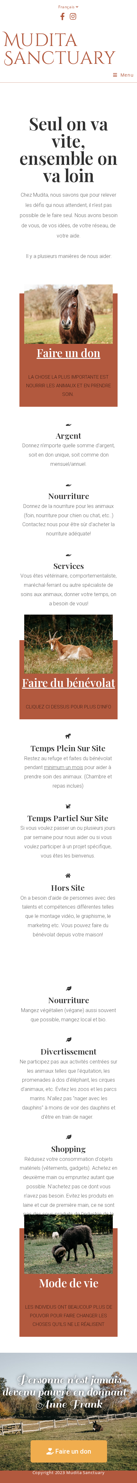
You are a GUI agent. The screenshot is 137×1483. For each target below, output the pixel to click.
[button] (69, 1451)
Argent (68, 435)
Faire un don (68, 352)
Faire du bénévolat (68, 682)
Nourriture (68, 495)
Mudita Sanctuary (60, 49)
